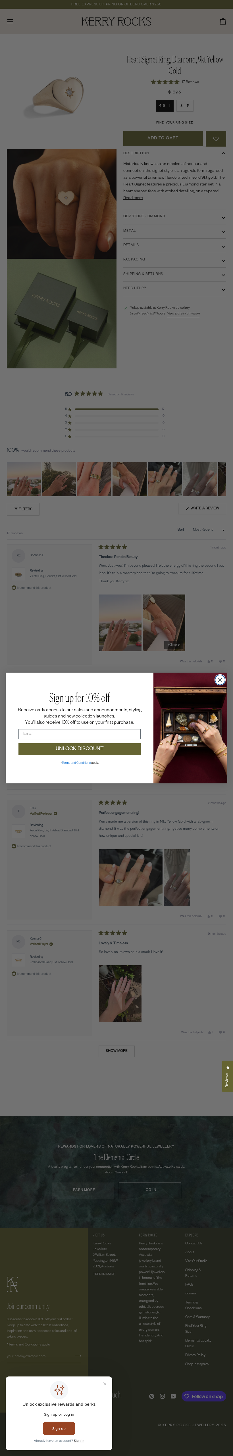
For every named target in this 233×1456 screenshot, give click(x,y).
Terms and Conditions (76, 763)
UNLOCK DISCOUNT (80, 749)
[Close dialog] (220, 680)
